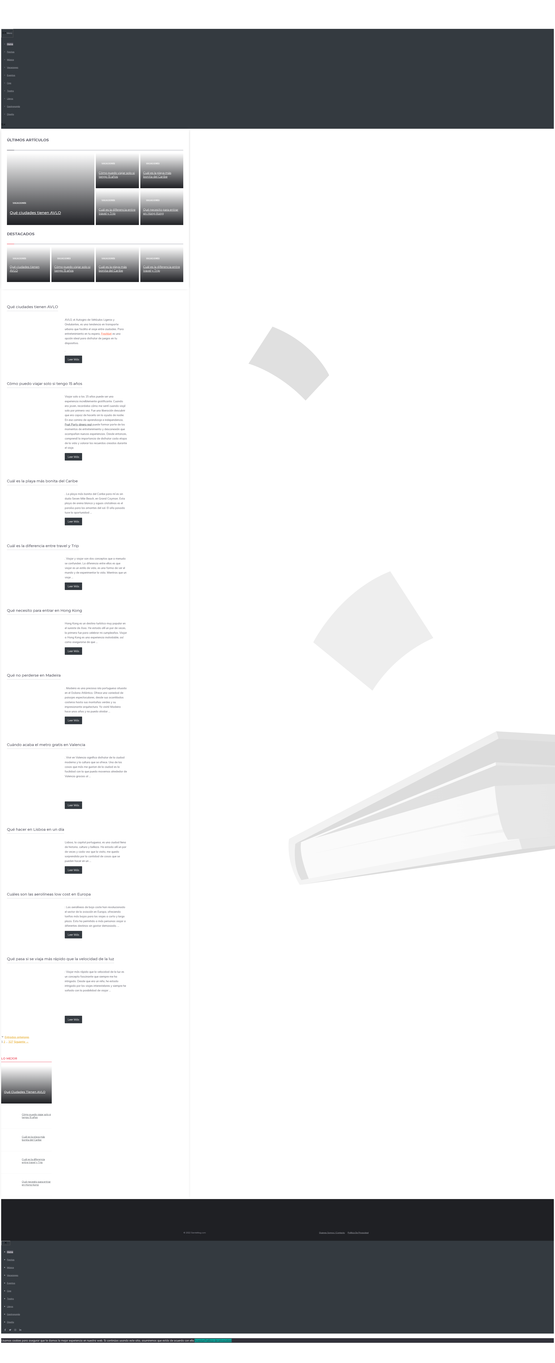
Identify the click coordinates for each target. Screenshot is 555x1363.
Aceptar (200, 1340)
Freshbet (106, 333)
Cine (9, 83)
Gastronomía (13, 106)
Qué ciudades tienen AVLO (35, 212)
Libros (10, 98)
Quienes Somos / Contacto (332, 1232)
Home (10, 44)
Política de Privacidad (358, 1232)
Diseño (10, 114)
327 (10, 1041)
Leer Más (73, 359)
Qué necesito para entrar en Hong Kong (36, 1183)
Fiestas (10, 52)
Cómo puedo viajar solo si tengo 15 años (36, 1116)
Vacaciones (12, 67)
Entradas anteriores (17, 1037)
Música (10, 59)
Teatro (10, 90)
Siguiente (21, 1041)
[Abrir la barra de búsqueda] (3, 124)
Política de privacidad (218, 1340)
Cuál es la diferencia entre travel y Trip (33, 1161)
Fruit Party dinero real (78, 424)
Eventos (11, 75)
